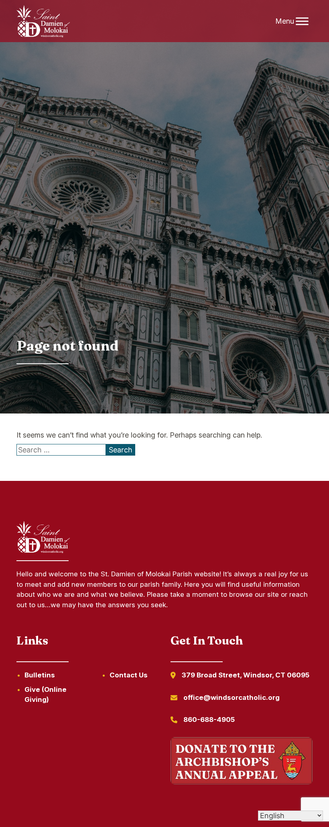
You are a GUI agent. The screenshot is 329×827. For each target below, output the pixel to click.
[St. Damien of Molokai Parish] (43, 21)
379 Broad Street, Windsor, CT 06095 (245, 675)
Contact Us (129, 675)
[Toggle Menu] (302, 21)
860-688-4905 (209, 720)
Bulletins (39, 675)
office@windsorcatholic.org (231, 697)
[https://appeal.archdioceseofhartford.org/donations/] (242, 762)
